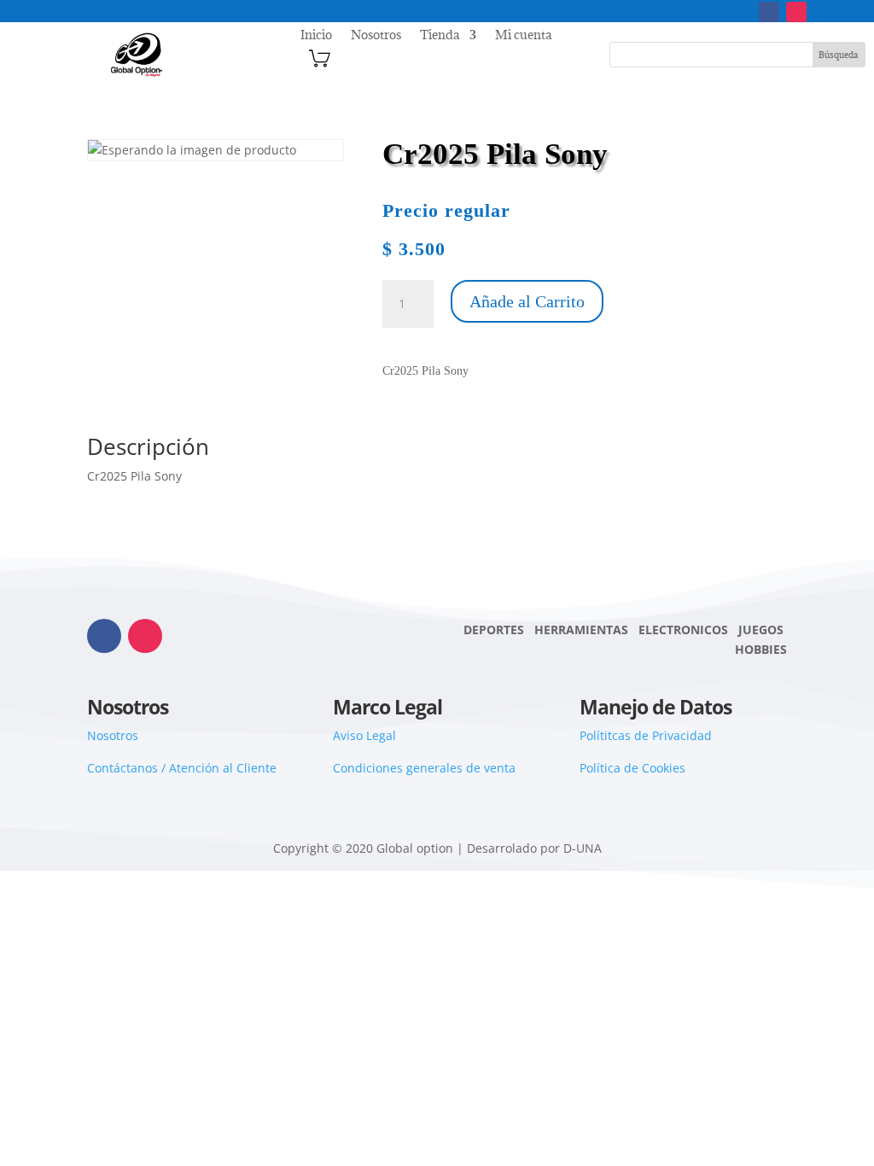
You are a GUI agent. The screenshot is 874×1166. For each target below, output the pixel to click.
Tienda (439, 36)
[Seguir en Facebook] (769, 12)
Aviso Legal (364, 735)
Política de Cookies (632, 768)
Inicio (316, 36)
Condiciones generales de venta (424, 768)
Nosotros (376, 36)
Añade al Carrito (527, 301)
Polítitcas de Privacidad (646, 735)
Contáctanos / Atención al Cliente (182, 768)
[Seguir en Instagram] (796, 12)
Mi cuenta (523, 36)
